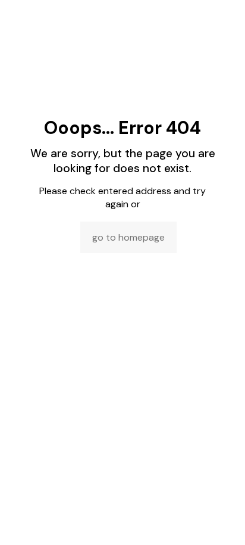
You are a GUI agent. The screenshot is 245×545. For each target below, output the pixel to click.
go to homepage (128, 237)
